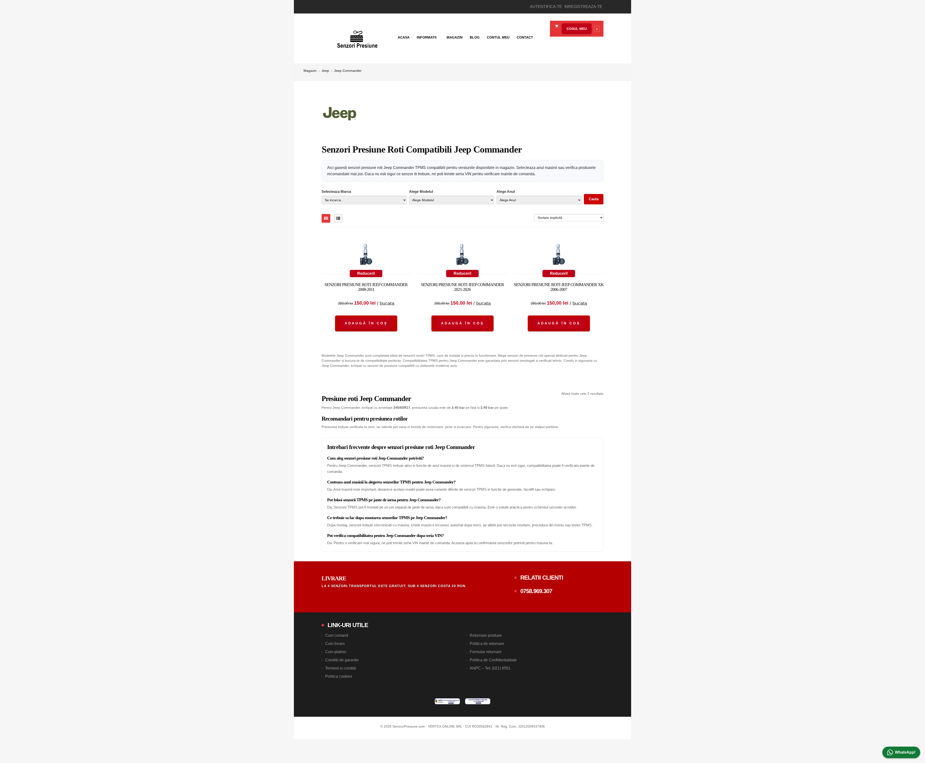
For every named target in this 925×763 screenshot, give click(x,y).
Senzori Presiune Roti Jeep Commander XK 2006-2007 (559, 287)
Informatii (427, 37)
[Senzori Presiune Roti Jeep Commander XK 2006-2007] (559, 255)
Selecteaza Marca (336, 191)
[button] (579, 29)
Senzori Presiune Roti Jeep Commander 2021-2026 (462, 287)
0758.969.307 (536, 591)
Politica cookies (338, 676)
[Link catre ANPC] (447, 701)
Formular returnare (486, 652)
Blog (475, 37)
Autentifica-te (546, 7)
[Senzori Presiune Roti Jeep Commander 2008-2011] (366, 255)
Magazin (454, 37)
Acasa (404, 37)
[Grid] (326, 218)
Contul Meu (498, 37)
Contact (525, 37)
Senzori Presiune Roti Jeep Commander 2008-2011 (366, 287)
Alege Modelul (421, 191)
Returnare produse (486, 635)
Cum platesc (336, 652)
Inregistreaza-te (583, 7)
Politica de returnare (487, 644)
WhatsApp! (905, 752)
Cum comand (336, 635)
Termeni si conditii (340, 668)
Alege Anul (505, 191)
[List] (338, 218)
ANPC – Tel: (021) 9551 (490, 668)
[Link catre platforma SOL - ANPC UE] (478, 701)
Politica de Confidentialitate (493, 660)
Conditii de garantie (342, 660)
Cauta (594, 199)
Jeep (325, 71)
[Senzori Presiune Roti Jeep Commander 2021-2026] (462, 255)
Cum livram (335, 644)
